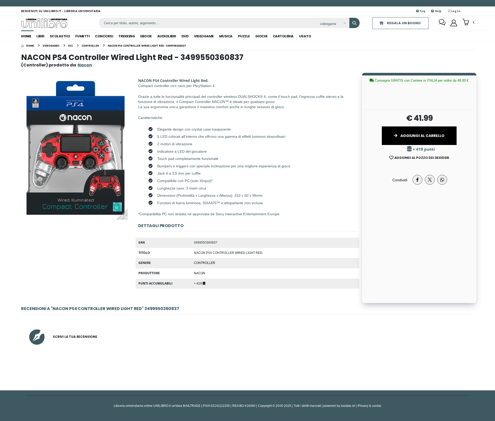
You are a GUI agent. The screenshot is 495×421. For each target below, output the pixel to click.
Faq (422, 11)
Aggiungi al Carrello (422, 135)
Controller (204, 263)
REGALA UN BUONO (403, 23)
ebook (146, 36)
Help (437, 11)
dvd (185, 36)
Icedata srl (348, 405)
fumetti (82, 36)
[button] (468, 23)
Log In (455, 11)
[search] (354, 23)
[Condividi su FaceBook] (417, 180)
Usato (305, 36)
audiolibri (166, 36)
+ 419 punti (423, 149)
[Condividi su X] (430, 180)
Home (26, 36)
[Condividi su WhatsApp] (442, 180)
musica (226, 36)
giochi (261, 36)
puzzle (244, 36)
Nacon (199, 273)
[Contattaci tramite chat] (442, 23)
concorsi (104, 36)
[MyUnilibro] (453, 23)
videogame (204, 36)
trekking (126, 36)
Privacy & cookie (369, 405)
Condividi (399, 179)
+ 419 (198, 283)
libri (40, 36)
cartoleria (283, 36)
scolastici (60, 36)
